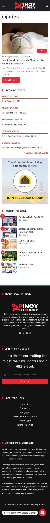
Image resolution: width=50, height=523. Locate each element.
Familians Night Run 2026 (16, 112)
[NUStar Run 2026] (9, 244)
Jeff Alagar (8, 57)
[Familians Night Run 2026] (9, 221)
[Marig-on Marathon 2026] (9, 256)
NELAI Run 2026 (26, 264)
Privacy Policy (25, 420)
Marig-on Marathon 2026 (15, 124)
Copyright (25, 412)
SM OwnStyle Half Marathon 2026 (20, 136)
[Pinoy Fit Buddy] (25, 5)
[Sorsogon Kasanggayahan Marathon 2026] (9, 233)
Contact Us (25, 408)
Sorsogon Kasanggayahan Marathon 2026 (23, 147)
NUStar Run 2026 (12, 101)
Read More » (11, 80)
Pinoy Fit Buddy (39, 505)
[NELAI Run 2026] (9, 268)
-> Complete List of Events (35, 152)
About (25, 404)
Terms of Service (25, 424)
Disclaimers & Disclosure (25, 416)
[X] (23, 333)
